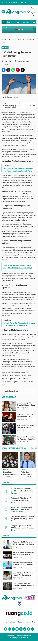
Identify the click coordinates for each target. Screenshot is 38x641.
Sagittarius (15, 382)
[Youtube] (17, 629)
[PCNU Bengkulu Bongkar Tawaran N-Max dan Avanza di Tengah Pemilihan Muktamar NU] (7, 586)
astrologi (4, 138)
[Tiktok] (24, 629)
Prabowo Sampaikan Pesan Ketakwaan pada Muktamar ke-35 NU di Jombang (23, 565)
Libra (19, 379)
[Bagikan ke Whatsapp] (13, 70)
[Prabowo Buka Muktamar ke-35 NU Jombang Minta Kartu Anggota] (7, 544)
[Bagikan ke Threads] (23, 70)
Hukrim (13, 502)
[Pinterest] (32, 629)
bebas (24, 375)
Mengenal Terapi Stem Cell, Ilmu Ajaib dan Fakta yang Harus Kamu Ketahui (18, 169)
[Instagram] (9, 629)
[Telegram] (28, 629)
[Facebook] (5, 629)
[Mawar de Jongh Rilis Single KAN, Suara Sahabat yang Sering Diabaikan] (9, 406)
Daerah (17, 22)
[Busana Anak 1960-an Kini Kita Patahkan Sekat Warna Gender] (9, 440)
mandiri (25, 379)
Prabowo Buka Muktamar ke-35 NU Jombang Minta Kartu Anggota (23, 544)
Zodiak (4, 385)
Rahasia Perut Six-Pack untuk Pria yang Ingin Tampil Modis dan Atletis (19, 324)
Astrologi (17, 375)
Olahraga (14, 493)
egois (29, 375)
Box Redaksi (12, 622)
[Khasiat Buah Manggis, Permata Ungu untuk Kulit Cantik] (10, 460)
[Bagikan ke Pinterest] (18, 70)
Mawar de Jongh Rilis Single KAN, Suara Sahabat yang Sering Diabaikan (26, 405)
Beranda (4, 622)
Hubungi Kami (30, 622)
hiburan (4, 379)
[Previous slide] (33, 448)
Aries (11, 375)
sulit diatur (31, 382)
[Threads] (13, 629)
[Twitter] (21, 629)
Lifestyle (9, 22)
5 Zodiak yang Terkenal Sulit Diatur (17, 372)
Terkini (23, 469)
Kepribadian (12, 379)
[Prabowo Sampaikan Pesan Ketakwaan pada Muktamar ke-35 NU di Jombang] (7, 565)
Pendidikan (19, 511)
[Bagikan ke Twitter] (8, 70)
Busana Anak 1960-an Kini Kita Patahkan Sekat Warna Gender (26, 439)
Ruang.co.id (13, 112)
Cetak (6, 65)
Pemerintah (25, 22)
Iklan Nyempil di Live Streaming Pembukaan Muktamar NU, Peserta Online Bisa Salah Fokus (24, 554)
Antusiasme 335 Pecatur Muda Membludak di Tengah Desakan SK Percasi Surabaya (22, 491)
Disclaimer (21, 622)
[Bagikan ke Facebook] (4, 70)
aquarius (5, 375)
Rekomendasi (6, 382)
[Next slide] (35, 448)
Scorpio (23, 382)
